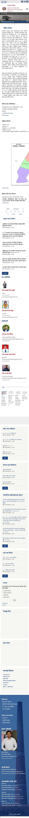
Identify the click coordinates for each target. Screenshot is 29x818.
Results (4, 605)
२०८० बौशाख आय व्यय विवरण (9, 570)
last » (20, 214)
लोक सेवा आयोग (6, 682)
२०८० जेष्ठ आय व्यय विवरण (8, 563)
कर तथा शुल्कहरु (6, 709)
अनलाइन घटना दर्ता (6, 674)
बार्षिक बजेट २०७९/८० (7, 452)
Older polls (5, 603)
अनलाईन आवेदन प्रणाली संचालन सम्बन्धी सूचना (14, 267)
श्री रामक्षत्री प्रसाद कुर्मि (8, 290)
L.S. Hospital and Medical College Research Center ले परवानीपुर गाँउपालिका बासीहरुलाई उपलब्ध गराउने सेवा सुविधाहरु (13, 234)
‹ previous (16, 208)
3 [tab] (16, 24)
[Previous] (1, 21)
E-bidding (5, 684)
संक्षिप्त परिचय (6, 121)
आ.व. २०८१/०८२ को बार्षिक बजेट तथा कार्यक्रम (12, 439)
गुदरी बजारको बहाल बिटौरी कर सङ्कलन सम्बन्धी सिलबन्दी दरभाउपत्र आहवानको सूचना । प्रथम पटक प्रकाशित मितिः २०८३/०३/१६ (14, 530)
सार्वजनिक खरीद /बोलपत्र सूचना (10, 704)
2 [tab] (14, 24)
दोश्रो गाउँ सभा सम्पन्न (9, 194)
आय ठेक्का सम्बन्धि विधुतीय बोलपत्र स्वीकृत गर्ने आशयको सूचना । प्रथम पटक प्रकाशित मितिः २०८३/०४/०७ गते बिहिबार (13, 501)
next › (13, 214)
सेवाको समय (6, 595)
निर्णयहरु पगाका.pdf (8, 113)
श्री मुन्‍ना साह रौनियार (7, 334)
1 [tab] (12, 24)
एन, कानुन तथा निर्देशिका (8, 706)
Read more (6, 115)
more (5, 273)
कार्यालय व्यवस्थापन (7, 592)
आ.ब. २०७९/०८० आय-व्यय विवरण (9, 557)
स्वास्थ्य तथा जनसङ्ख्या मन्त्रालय (9, 680)
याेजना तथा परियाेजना (8, 104)
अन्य (5, 458)
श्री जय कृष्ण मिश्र (7, 373)
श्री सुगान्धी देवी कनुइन (8, 310)
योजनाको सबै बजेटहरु (7, 469)
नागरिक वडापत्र (6, 722)
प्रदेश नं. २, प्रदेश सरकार (8, 686)
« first (7, 208)
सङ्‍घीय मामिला (5, 678)
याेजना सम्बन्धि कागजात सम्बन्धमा (9, 475)
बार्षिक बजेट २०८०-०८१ (7, 445)
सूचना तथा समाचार (6, 701)
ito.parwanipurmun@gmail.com (9, 756)
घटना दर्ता (4, 718)
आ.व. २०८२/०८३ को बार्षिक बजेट (9, 433)
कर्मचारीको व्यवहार (7, 590)
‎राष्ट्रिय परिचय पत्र (6, 676)
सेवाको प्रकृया (6, 597)
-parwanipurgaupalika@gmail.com (14, 771)
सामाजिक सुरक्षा (6, 720)
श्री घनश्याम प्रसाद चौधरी (8, 354)
